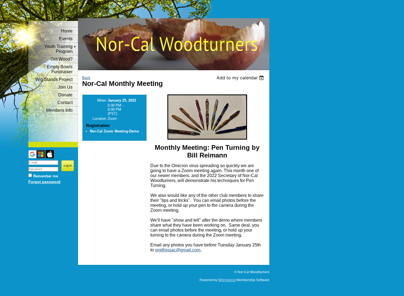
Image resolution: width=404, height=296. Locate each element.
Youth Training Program (58, 49)
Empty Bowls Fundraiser (60, 69)
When (101, 100)
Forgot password (44, 182)
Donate (65, 95)
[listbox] (241, 77)
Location (99, 118)
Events (66, 38)
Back (86, 78)
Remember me (45, 176)
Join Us (65, 87)
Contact (65, 102)
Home (67, 31)
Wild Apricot (227, 280)
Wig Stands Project (54, 79)
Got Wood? (62, 59)
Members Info (59, 110)
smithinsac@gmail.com (177, 250)
